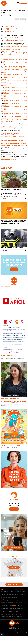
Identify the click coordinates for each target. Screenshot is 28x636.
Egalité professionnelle (12, 594)
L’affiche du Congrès (8, 31)
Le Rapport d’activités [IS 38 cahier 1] (13, 45)
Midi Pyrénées (8, 614)
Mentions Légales (12, 627)
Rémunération (4, 600)
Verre (11, 605)
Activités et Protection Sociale (8, 589)
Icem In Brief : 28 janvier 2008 (11, 133)
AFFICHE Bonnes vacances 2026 (10, 446)
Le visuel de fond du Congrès (11, 28)
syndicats (14, 605)
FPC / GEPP (3, 597)
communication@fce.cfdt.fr (8, 159)
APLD (16, 589)
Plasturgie (7, 605)
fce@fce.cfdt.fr (21, 633)
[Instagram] (26, 3)
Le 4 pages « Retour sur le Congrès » (13, 40)
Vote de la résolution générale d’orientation (14, 128)
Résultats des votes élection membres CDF (14, 66)
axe (2, 589)
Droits (2, 594)
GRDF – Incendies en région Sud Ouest (12, 248)
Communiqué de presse (8, 355)
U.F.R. (12, 617)
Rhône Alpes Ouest (18, 616)
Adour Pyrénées (20, 605)
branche (16, 602)
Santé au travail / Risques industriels (17, 600)
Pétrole (22, 603)
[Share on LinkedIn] (21, 19)
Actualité (13, 15)
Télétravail (3, 602)
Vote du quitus (7, 126)
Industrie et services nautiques (9, 603)
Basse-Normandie (12, 608)
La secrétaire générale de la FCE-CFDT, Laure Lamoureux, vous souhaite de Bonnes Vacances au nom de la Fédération (13, 400)
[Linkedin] (20, 3)
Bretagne (22, 608)
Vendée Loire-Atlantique (5, 617)
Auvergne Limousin (4, 608)
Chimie (25, 602)
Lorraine (24, 613)
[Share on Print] (25, 19)
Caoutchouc (20, 602)
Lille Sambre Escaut (13, 613)
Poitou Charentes (4, 616)
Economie (6, 594)
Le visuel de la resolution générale (12, 30)
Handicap (8, 597)
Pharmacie (3, 605)
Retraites (8, 600)
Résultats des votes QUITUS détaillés (13, 67)
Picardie (19, 614)
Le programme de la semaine (11, 37)
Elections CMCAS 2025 (21, 594)
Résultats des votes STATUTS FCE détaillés (15, 69)
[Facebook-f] (24, 3)
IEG (2, 603)
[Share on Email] (23, 19)
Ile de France (17, 611)
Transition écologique (9, 602)
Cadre (18, 589)
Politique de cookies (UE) (14, 628)
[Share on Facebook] (16, 19)
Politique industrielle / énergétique (7, 599)
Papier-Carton (17, 603)
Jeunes (11, 597)
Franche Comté (4, 611)
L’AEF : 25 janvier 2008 (9, 134)
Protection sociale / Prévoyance (20, 599)
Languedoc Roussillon (5, 613)
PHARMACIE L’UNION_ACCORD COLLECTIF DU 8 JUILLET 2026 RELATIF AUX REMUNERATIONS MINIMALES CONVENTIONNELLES (13, 222)
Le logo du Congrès (8, 26)
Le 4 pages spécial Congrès (10, 39)
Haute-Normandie (10, 611)
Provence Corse (11, 616)
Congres (23, 591)
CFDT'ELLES (22, 589)
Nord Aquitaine (15, 614)
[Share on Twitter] (18, 19)
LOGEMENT (15, 597)
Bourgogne (18, 608)
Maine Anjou (3, 614)
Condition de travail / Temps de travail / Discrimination (11, 591)
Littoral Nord (20, 613)
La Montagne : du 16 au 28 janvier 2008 (13, 136)
